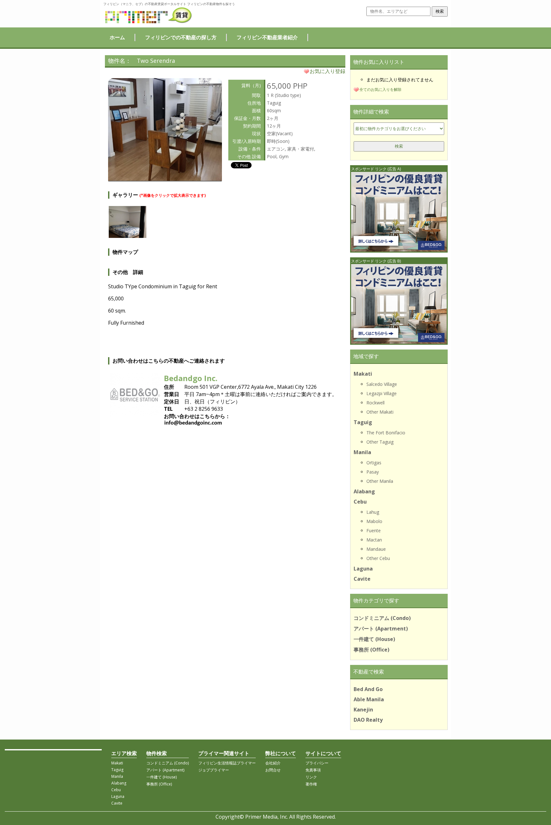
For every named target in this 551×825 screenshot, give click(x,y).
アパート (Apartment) (381, 628)
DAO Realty (368, 719)
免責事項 (313, 770)
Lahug (372, 512)
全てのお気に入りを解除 (380, 89)
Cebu (360, 501)
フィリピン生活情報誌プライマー (227, 763)
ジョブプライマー (213, 770)
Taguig (363, 422)
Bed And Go (368, 689)
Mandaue (376, 549)
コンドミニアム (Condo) (382, 618)
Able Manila (369, 699)
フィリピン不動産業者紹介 (267, 37)
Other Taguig (379, 442)
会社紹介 (273, 763)
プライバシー (316, 763)
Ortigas (373, 463)
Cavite (362, 578)
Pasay (372, 472)
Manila (362, 452)
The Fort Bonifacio (385, 433)
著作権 (311, 784)
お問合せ (273, 770)
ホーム (117, 37)
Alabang (364, 491)
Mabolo (374, 521)
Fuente (373, 530)
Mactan (374, 540)
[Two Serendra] (165, 178)
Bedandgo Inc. (190, 378)
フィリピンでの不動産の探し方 (181, 37)
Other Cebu (378, 558)
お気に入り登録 (327, 71)
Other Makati (379, 412)
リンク (311, 777)
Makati (363, 373)
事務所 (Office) (371, 649)
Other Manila (379, 481)
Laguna (363, 568)
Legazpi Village (381, 393)
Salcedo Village (381, 384)
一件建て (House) (374, 639)
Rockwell (375, 403)
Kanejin (363, 709)
